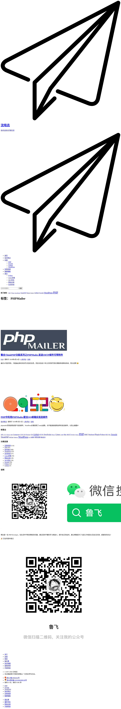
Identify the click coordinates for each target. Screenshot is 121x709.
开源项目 (8, 668)
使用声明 (8, 666)
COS (21, 434)
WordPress (11, 267)
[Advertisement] (60, 315)
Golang (10, 265)
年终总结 (37, 437)
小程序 (32, 437)
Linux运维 (11, 278)
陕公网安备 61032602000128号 (16, 680)
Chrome (8, 434)
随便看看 (8, 271)
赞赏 (6, 659)
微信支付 (43, 437)
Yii (29, 437)
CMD (11, 434)
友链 (6, 656)
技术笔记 (8, 258)
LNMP (61, 434)
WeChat (11, 437)
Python (10, 275)
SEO (106, 434)
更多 (6, 274)
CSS (24, 434)
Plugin (28, 293)
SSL (109, 434)
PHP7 (9, 293)
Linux (32, 293)
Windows (16, 437)
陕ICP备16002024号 (13, 678)
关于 (6, 654)
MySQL (73, 434)
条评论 (23, 359)
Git (32, 434)
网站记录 (11, 282)
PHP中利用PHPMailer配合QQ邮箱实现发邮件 (24, 417)
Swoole (10, 263)
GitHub (36, 293)
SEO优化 (11, 280)
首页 (6, 255)
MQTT (69, 434)
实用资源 (8, 269)
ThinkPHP (23, 293)
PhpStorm (91, 434)
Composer (16, 434)
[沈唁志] (60, 252)
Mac (65, 434)
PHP (9, 262)
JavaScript (17, 293)
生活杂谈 (11, 284)
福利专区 (8, 702)
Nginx (77, 434)
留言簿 (7, 661)
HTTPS (41, 434)
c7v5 (4, 434)
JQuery (53, 434)
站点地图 (8, 663)
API (2, 434)
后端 (6, 260)
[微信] (54, 650)
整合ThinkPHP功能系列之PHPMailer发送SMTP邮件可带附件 (32, 355)
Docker (28, 434)
